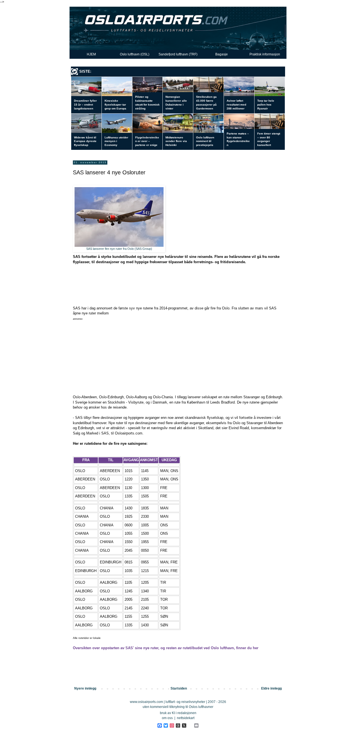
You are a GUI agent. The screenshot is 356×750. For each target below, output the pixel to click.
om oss (167, 718)
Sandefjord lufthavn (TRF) (178, 54)
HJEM (91, 54)
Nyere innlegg (85, 688)
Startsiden (178, 688)
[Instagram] (172, 726)
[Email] (196, 726)
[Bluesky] (166, 726)
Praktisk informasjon (264, 54)
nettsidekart (185, 718)
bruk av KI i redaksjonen (178, 713)
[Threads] (178, 726)
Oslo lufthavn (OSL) (134, 54)
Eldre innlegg (271, 688)
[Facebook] (159, 726)
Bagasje (221, 54)
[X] (184, 726)
